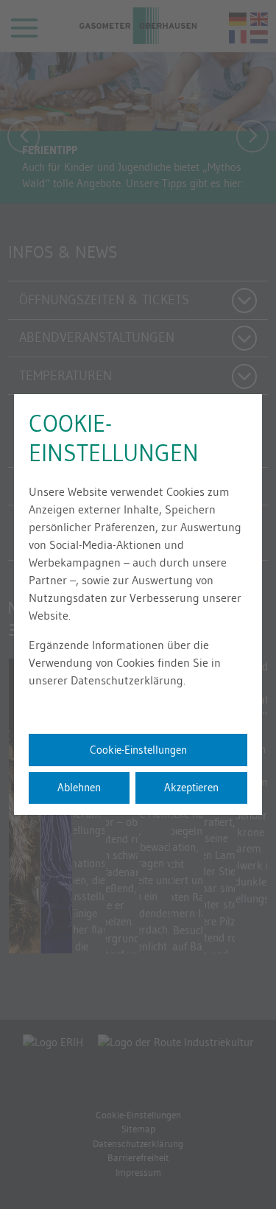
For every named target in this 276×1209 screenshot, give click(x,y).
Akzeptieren (191, 787)
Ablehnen (79, 787)
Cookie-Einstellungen (138, 750)
